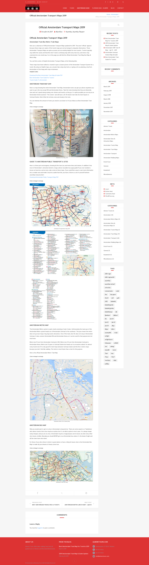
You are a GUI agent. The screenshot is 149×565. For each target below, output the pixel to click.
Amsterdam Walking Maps (111, 158)
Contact (120, 8)
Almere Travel (108, 126)
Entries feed (108, 191)
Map (113, 326)
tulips (114, 360)
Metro (112, 329)
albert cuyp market (109, 277)
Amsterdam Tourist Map (111, 145)
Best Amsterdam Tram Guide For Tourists (42, 77)
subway (112, 346)
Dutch (106, 298)
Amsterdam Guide (83, 8)
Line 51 (106, 322)
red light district (108, 339)
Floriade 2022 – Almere (100, 8)
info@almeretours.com (102, 556)
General (106, 166)
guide (118, 298)
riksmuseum (108, 343)
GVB (106, 301)
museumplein (108, 332)
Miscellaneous (108, 174)
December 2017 (108, 107)
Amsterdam (114, 14)
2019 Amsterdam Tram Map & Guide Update (73, 554)
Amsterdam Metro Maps (111, 134)
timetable (107, 350)
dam (106, 294)
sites (106, 346)
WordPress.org (109, 196)
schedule (116, 343)
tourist (114, 350)
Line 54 (106, 326)
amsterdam (107, 281)
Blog (112, 8)
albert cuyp (108, 274)
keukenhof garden (109, 305)
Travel (112, 357)
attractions (107, 287)
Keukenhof (107, 170)
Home (65, 8)
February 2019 (108, 91)
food (112, 298)
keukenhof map (108, 312)
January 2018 (107, 103)
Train (106, 353)
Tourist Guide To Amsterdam (38, 80)
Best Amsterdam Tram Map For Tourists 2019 (74, 546)
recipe (115, 332)
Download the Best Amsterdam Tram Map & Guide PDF (46, 75)
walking (107, 364)
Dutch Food (107, 162)
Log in (107, 189)
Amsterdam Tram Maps (111, 149)
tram (112, 353)
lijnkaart (115, 315)
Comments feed (110, 194)
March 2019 (107, 86)
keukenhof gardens (109, 308)
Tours (72, 8)
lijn (116, 312)
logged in (40, 528)
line (105, 319)
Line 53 (113, 322)
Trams (106, 357)
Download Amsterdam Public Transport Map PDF (44, 177)
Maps (106, 329)
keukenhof (113, 301)
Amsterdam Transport (78, 32)
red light (107, 336)
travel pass (107, 360)
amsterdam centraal (110, 284)
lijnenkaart (107, 315)
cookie (117, 291)
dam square (113, 294)
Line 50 (111, 319)
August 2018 (107, 95)
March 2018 (107, 99)
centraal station (109, 291)
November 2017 (108, 111)
